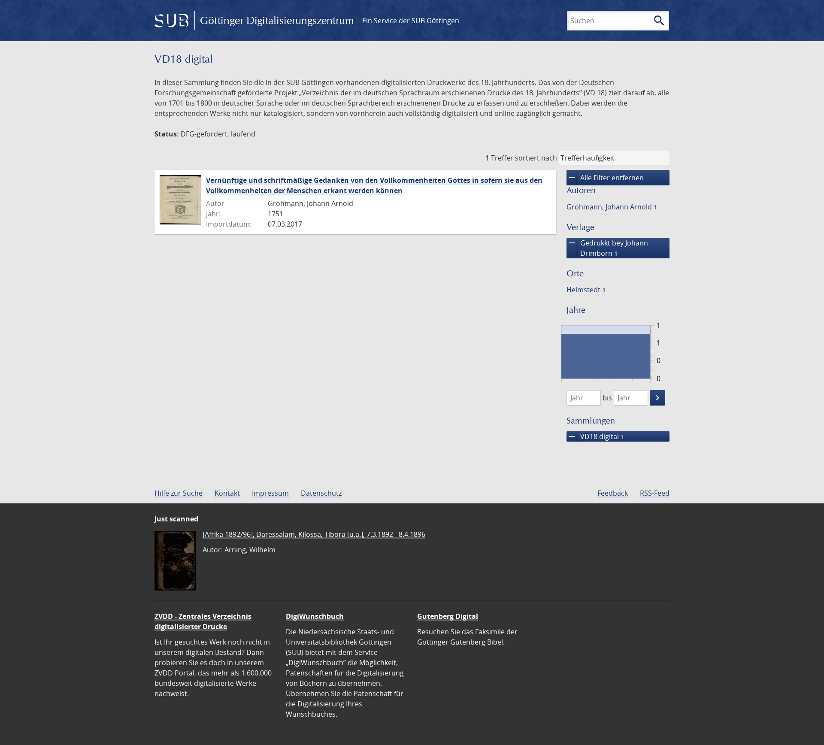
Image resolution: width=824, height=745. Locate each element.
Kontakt (227, 493)
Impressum (270, 493)
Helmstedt (586, 289)
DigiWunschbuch (315, 616)
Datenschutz (321, 493)
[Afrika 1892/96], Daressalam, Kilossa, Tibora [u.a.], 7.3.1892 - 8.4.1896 (314, 534)
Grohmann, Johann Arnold (611, 207)
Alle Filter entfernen (605, 178)
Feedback (612, 493)
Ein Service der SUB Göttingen (410, 20)
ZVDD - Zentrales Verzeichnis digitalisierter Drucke (202, 621)
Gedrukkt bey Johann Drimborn (607, 248)
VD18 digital (595, 436)
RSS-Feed (655, 493)
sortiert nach (536, 158)
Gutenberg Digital (447, 616)
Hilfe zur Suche (178, 493)
